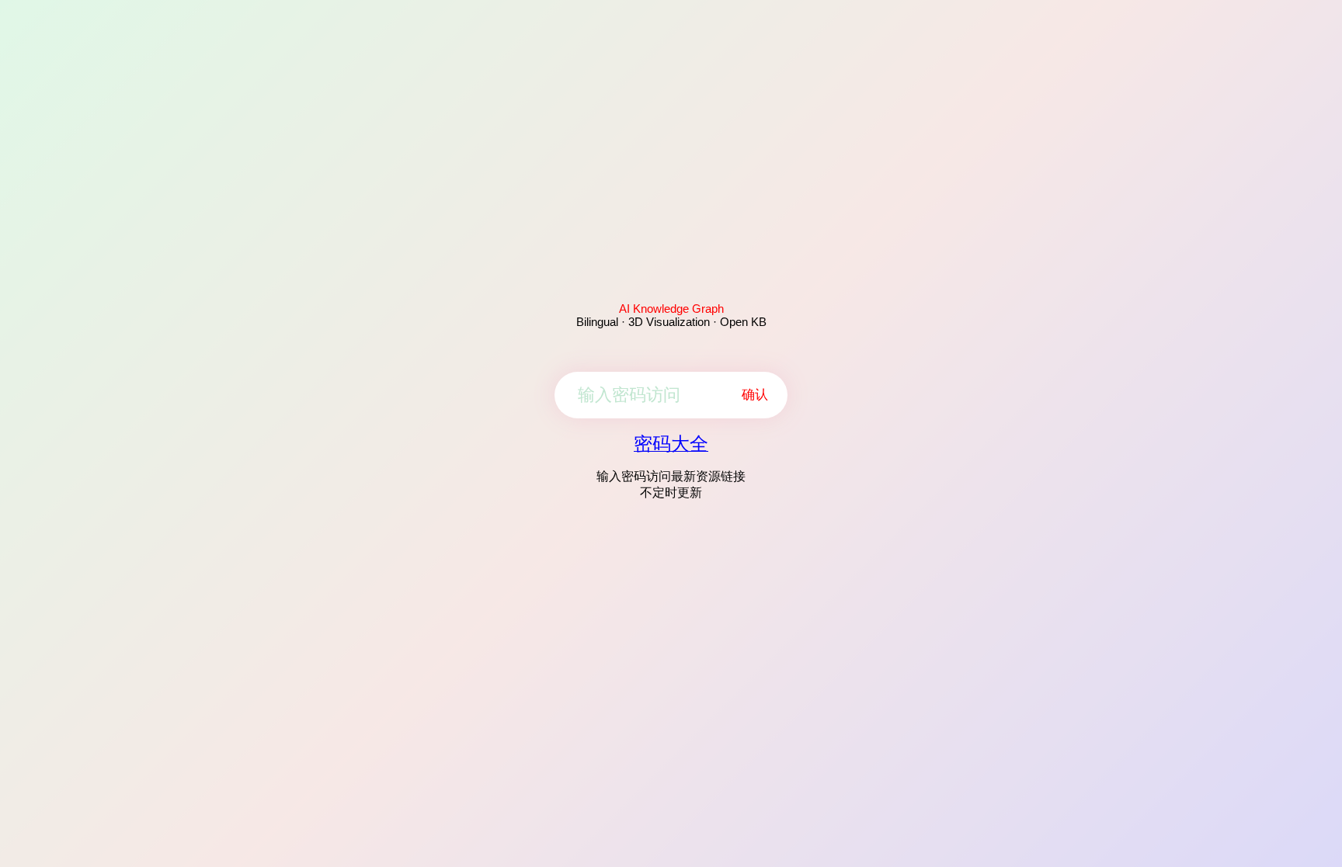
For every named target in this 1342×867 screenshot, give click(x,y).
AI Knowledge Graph (671, 308)
